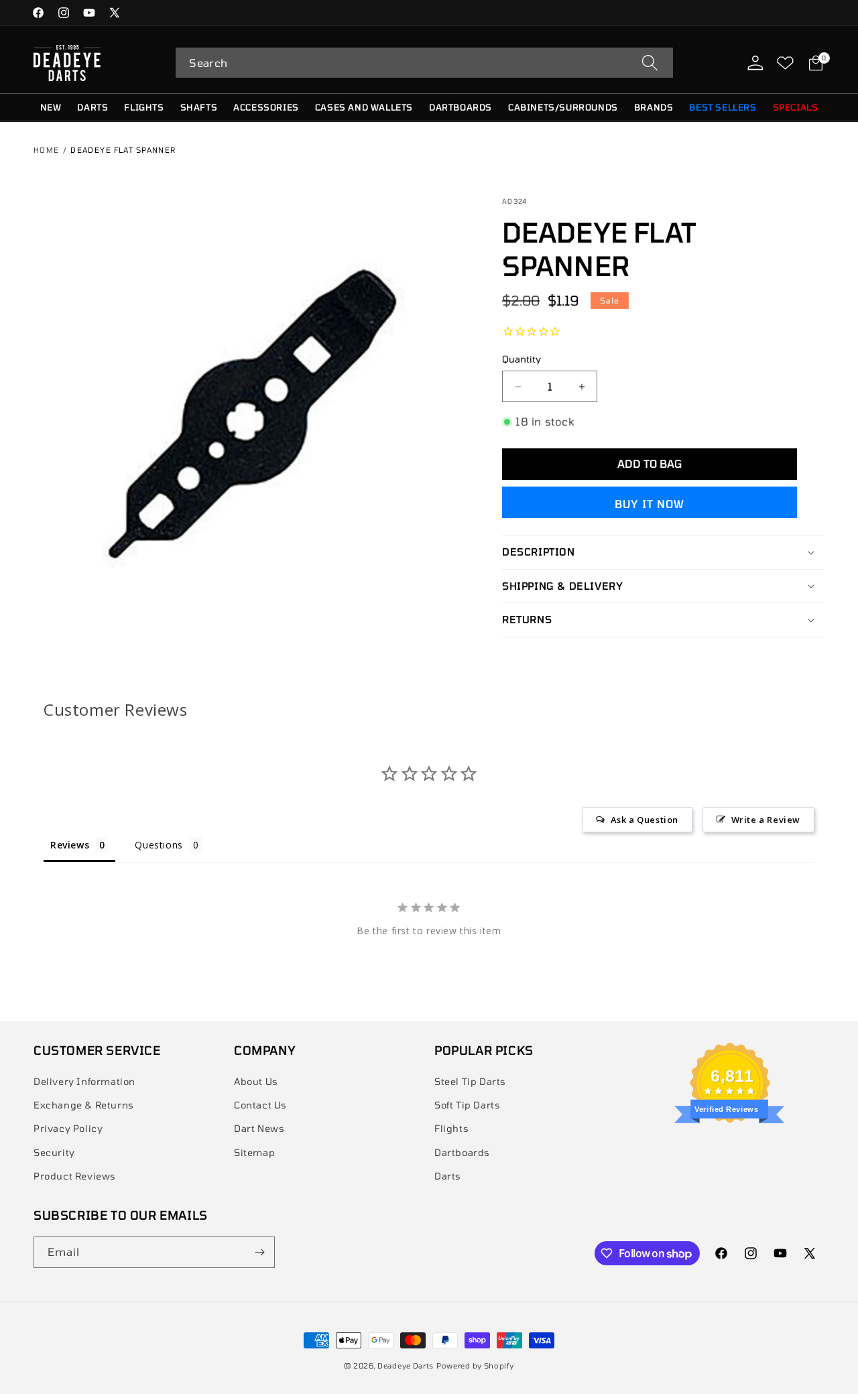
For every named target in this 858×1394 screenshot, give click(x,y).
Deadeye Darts (405, 1365)
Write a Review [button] (765, 820)
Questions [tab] (158, 844)
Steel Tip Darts (470, 1081)
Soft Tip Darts (467, 1105)
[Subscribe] (259, 1252)
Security (54, 1152)
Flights (451, 1128)
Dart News (259, 1128)
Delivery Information (84, 1081)
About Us (256, 1081)
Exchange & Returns (84, 1105)
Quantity (521, 359)
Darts (447, 1176)
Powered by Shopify (475, 1365)
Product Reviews (75, 1176)
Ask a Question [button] (644, 820)
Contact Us (260, 1105)
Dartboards (462, 1152)
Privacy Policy (68, 1128)
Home (47, 149)
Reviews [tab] (69, 844)
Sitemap (254, 1152)
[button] (424, 63)
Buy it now (649, 503)
